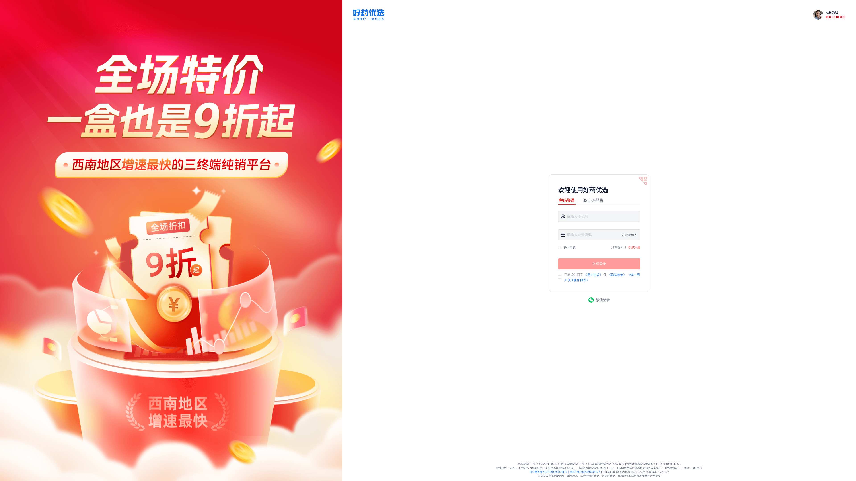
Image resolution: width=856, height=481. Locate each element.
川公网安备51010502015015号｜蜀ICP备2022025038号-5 (565, 471)
